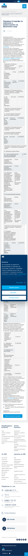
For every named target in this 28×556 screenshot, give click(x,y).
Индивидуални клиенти (7, 426)
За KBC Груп (4, 459)
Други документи (5, 470)
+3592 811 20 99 (10, 505)
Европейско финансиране (7, 465)
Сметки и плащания (6, 432)
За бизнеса (23, 1)
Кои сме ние (4, 457)
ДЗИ (15, 457)
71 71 (7, 495)
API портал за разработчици (20, 483)
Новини (3, 475)
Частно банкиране (6, 438)
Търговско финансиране (19, 436)
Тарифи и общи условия (11, 11)
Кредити (3, 434)
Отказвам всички (14, 297)
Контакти (4, 479)
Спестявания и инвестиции (8, 436)
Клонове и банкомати (10, 513)
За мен (15, 1)
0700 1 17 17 (10, 501)
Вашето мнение (5, 477)
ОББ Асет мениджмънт (19, 464)
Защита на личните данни (20, 479)
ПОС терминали (17, 437)
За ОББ (4, 454)
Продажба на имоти (18, 471)
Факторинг (16, 444)
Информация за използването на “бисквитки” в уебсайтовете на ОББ (14, 275)
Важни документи (18, 481)
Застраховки (4, 440)
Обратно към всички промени (12, 416)
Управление (4, 463)
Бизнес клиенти (17, 426)
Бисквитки (16, 477)
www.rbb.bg (6, 47)
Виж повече (19, 282)
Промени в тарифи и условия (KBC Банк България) (12, 12)
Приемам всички (14, 287)
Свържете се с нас (8, 486)
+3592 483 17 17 (10, 490)
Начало (3, 11)
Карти (3, 431)
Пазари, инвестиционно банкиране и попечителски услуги (20, 441)
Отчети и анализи (5, 466)
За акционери (5, 461)
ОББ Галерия (4, 472)
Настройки (13, 292)
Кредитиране (17, 431)
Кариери (3, 473)
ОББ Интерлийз (17, 459)
